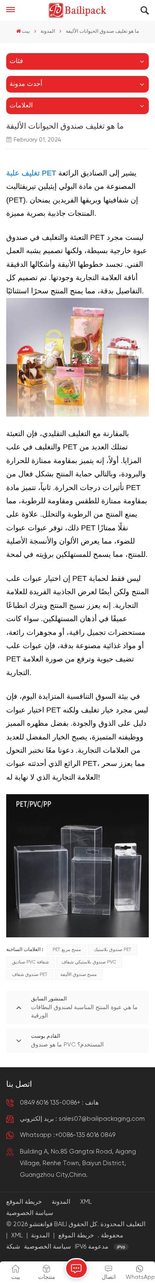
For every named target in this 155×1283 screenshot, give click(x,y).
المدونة (48, 31)
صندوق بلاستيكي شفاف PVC (89, 962)
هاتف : (59, 1103)
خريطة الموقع (24, 1202)
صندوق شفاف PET (30, 974)
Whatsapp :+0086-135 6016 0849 (67, 1135)
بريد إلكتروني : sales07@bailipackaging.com (82, 1119)
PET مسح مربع (66, 949)
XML (86, 1202)
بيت (26, 31)
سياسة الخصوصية (29, 1213)
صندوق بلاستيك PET (112, 949)
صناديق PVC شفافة (30, 962)
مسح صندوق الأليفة (78, 974)
